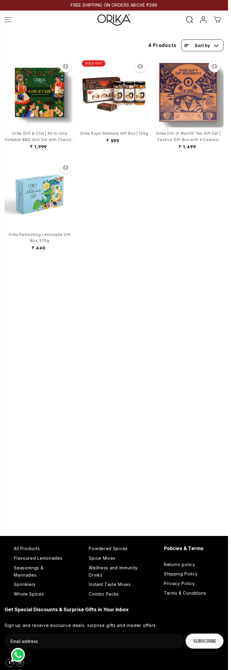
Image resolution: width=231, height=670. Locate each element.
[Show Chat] (19, 655)
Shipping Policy (181, 573)
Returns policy (179, 564)
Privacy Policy (179, 583)
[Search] (189, 19)
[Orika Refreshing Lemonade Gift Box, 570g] (40, 193)
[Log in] (203, 19)
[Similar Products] (65, 66)
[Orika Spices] (114, 20)
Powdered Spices (108, 548)
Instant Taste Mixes (110, 584)
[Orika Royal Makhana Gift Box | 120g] (114, 92)
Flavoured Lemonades (38, 558)
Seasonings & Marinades (28, 571)
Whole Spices (29, 593)
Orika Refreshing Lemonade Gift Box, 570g (39, 237)
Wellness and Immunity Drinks (113, 571)
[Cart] (217, 19)
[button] (8, 20)
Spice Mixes (102, 558)
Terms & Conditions (185, 593)
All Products (27, 548)
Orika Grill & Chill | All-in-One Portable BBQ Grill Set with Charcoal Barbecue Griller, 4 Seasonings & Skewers (40, 137)
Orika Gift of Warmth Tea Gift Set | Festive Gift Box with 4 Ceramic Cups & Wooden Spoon (188, 137)
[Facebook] (10, 663)
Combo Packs (104, 593)
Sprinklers (25, 584)
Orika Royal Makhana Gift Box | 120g (114, 133)
